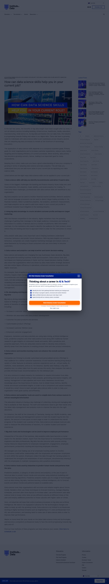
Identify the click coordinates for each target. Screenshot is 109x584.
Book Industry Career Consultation (54, 303)
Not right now (54, 308)
